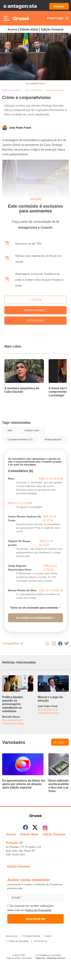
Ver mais (58, 742)
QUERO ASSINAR (34, 310)
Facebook (60, 643)
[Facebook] (25, 828)
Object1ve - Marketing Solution (50, 958)
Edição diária (29, 29)
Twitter (66, 643)
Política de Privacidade (38, 910)
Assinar (59, 6)
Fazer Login (55, 18)
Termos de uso (40, 941)
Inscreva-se (35, 919)
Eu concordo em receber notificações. (32, 905)
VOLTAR (36, 299)
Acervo (12, 29)
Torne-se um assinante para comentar (34, 607)
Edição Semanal (52, 29)
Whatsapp (47, 643)
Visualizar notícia (16, 361)
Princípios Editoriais (31, 936)
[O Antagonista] (20, 6)
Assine (48, 936)
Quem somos (12, 936)
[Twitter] (35, 828)
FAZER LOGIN (34, 320)
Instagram (54, 643)
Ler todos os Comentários (34, 617)
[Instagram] (45, 828)
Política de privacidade (19, 941)
